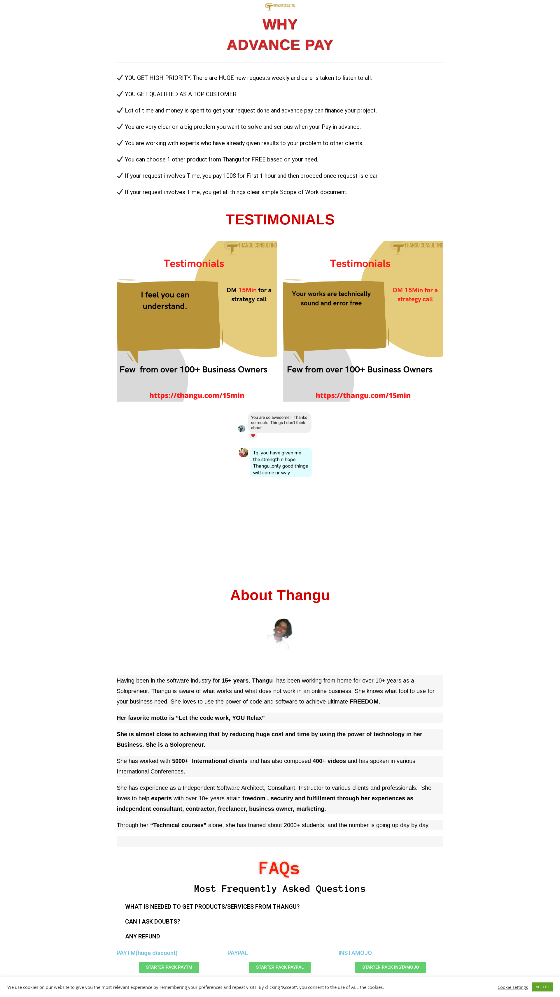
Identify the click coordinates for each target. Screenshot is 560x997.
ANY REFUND (142, 936)
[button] (169, 967)
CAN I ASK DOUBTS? (152, 921)
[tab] (280, 906)
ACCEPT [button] (542, 986)
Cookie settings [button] (513, 987)
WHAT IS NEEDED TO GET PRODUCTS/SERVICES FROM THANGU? (212, 906)
